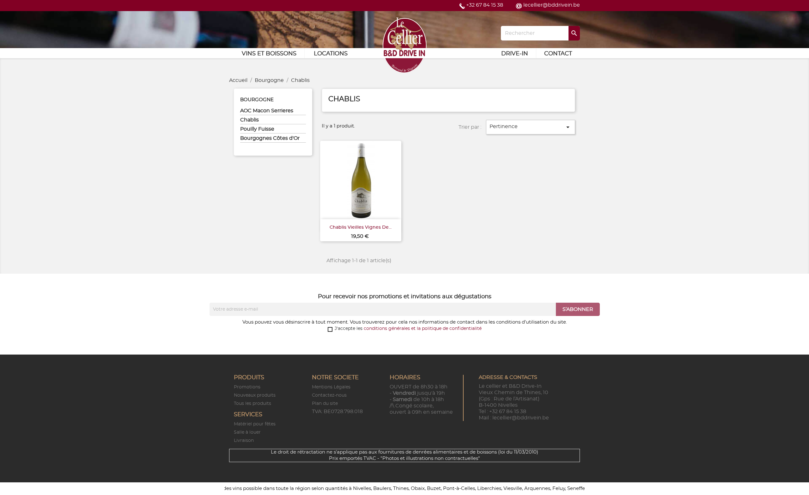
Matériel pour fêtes (255, 424)
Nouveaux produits (255, 395)
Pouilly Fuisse (257, 129)
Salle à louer (247, 432)
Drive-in (514, 54)
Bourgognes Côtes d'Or (270, 138)
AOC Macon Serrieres (266, 110)
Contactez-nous (329, 395)
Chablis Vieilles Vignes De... (361, 227)
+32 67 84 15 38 (484, 5)
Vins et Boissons (269, 54)
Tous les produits (252, 403)
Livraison (244, 440)
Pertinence (531, 127)
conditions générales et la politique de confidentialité (423, 328)
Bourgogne (257, 99)
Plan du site (325, 403)
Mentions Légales (331, 387)
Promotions (247, 387)
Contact (558, 54)
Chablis (249, 119)
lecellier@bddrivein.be (551, 5)
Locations (331, 54)
